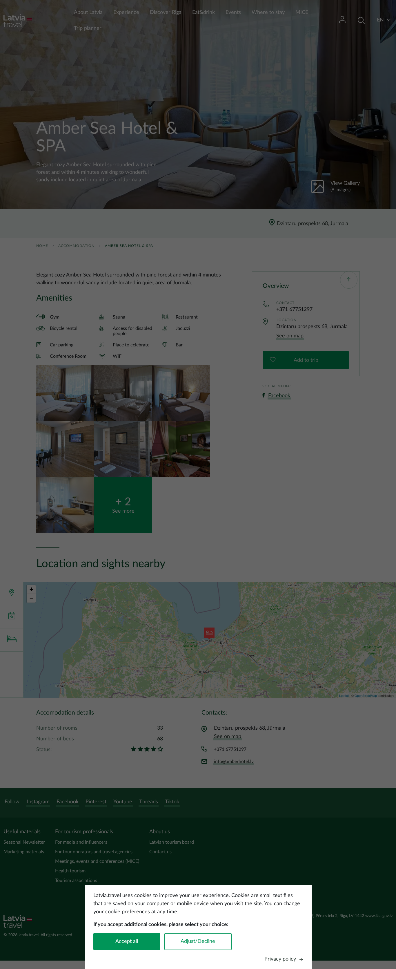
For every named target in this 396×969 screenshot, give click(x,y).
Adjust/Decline (198, 941)
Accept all (126, 941)
